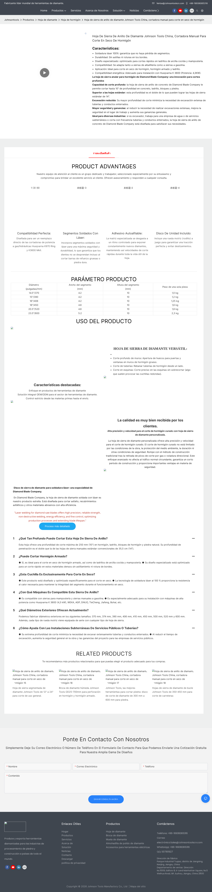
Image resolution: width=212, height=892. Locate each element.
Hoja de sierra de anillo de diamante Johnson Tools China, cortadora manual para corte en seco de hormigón (144, 19)
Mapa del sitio (138, 886)
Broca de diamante (116, 835)
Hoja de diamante (47, 19)
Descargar (67, 858)
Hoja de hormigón (70, 19)
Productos (28, 19)
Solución (66, 847)
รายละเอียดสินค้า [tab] (101, 153)
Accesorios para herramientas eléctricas (128, 847)
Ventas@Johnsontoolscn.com (170, 3)
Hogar (65, 831)
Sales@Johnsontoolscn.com (186, 842)
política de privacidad (73, 862)
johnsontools (11, 19)
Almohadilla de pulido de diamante (125, 843)
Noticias (66, 851)
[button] (158, 10)
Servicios (67, 839)
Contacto (67, 855)
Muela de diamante (116, 839)
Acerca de (67, 843)
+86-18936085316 (198, 3)
